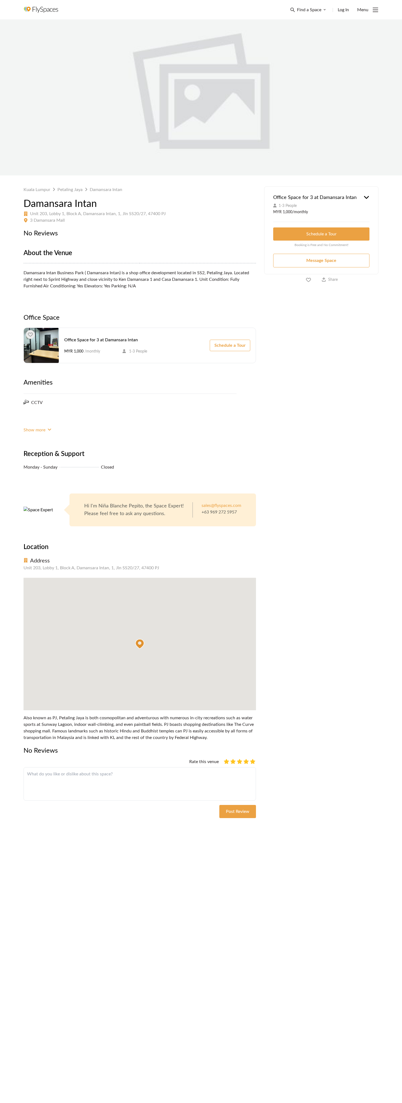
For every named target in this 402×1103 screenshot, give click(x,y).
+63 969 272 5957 (219, 512)
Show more (35, 430)
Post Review (237, 811)
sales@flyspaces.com (221, 505)
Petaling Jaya (70, 189)
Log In (343, 10)
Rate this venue (204, 762)
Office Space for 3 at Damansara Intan (101, 340)
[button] (139, 644)
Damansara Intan (106, 189)
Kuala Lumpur (37, 189)
